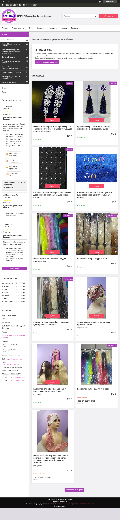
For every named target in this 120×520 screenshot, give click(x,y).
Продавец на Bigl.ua (60, 502)
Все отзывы (14, 268)
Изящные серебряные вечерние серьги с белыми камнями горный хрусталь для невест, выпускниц (52, 129)
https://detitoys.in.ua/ (14, 359)
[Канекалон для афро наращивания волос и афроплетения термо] (53, 364)
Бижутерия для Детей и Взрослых (11, 77)
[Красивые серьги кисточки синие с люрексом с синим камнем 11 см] (96, 102)
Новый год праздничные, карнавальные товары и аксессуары (11, 51)
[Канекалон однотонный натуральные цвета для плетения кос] (53, 298)
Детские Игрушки (8, 57)
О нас (31, 28)
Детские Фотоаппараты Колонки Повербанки (11, 67)
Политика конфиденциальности (83, 504)
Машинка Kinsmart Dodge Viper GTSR (13, 145)
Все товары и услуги (74, 490)
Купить (52, 120)
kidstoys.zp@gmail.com (10, 364)
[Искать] (96, 16)
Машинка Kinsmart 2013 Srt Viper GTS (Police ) (15, 136)
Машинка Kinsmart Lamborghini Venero (13, 140)
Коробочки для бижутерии (47, 62)
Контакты (40, 28)
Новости (64, 28)
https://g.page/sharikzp (16, 380)
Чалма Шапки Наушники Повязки (11, 44)
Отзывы (5, 92)
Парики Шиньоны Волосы (11, 72)
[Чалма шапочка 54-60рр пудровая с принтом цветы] (96, 298)
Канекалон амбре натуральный (92, 259)
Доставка (74, 28)
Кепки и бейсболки (9, 82)
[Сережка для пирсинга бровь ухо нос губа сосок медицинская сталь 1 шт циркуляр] (96, 168)
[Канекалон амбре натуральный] (96, 234)
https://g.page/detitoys (16, 377)
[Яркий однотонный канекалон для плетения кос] (53, 234)
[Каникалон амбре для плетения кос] (96, 364)
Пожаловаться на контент (63, 504)
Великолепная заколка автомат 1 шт (15, 215)
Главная (5, 28)
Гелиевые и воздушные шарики (11, 62)
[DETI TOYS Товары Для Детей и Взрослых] (9, 16)
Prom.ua (70, 499)
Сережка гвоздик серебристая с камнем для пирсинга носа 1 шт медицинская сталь (52, 195)
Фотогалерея (52, 28)
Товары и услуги (18, 28)
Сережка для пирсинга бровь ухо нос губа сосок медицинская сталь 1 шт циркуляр (94, 195)
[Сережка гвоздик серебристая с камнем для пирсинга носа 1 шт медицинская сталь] (53, 168)
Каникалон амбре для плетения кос (93, 389)
